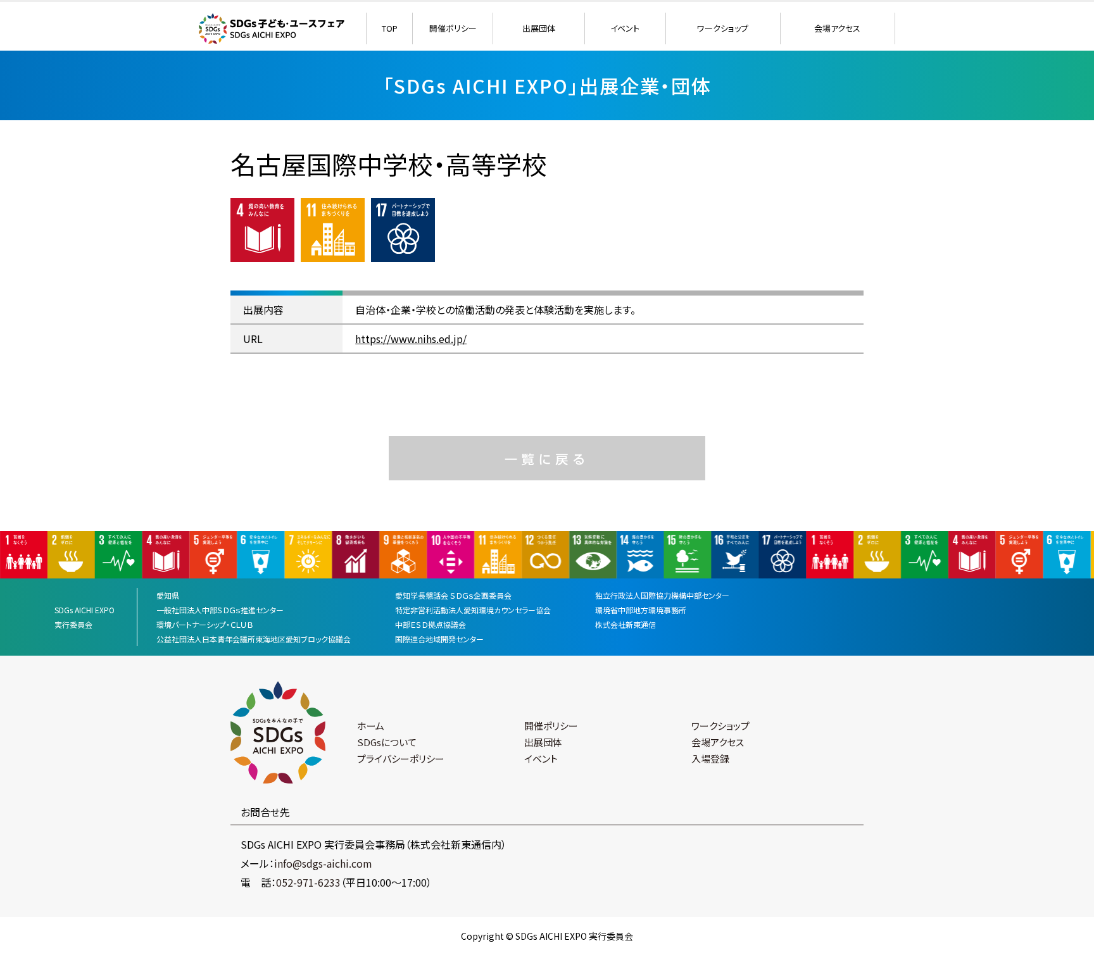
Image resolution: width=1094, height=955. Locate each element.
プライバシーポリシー (400, 758)
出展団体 (538, 28)
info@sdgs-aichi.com (323, 863)
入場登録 (710, 758)
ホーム (370, 725)
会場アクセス (837, 28)
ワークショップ (722, 28)
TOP (390, 28)
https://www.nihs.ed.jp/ (411, 338)
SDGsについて (387, 742)
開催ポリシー (453, 28)
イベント (624, 28)
